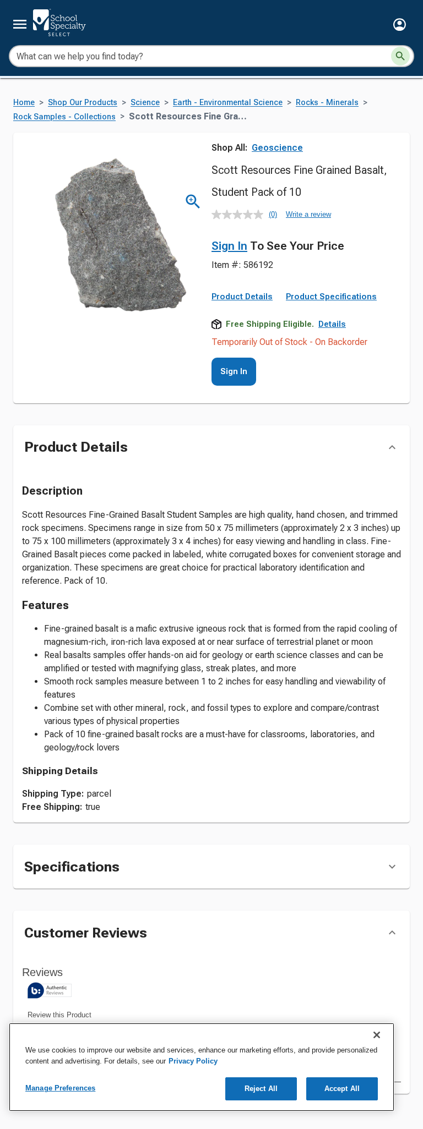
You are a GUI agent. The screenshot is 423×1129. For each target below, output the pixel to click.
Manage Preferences (60, 1088)
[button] (399, 24)
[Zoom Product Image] (193, 201)
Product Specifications (331, 297)
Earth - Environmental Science (228, 102)
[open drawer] (20, 24)
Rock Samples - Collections (64, 117)
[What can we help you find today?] (400, 56)
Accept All (342, 1088)
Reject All (261, 1088)
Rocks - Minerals (327, 102)
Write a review (308, 214)
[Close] (377, 1035)
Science (145, 102)
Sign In (229, 246)
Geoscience (277, 148)
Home (24, 102)
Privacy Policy (193, 1061)
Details (332, 324)
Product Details (242, 297)
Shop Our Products (82, 102)
